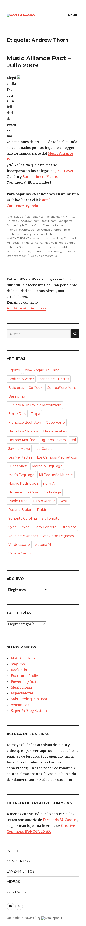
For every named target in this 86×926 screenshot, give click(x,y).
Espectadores (22, 693)
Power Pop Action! (26, 681)
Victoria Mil (44, 545)
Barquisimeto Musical (41, 177)
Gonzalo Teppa (51, 229)
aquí (46, 200)
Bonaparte (65, 221)
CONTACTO (16, 892)
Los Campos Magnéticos (57, 457)
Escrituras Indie (24, 676)
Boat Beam (49, 221)
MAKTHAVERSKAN (19, 238)
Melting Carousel (64, 238)
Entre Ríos (17, 414)
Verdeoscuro (19, 545)
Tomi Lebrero (45, 527)
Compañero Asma (62, 388)
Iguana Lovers (54, 440)
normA (48, 484)
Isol (73, 440)
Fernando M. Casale (59, 820)
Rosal (64, 501)
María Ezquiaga (21, 475)
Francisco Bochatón (24, 422)
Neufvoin (51, 242)
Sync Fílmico (18, 527)
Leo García (43, 449)
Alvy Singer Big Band (42, 370)
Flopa (35, 414)
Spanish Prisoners (46, 247)
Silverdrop (26, 247)
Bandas (32, 216)
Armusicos (20, 705)
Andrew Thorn (30, 221)
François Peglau (53, 225)
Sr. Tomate (50, 518)
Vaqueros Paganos (58, 536)
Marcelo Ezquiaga (47, 466)
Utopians (68, 527)
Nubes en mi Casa (23, 492)
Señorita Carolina (22, 518)
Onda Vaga (52, 492)
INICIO (12, 851)
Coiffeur (35, 388)
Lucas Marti (17, 466)
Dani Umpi (17, 396)
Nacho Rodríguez (23, 484)
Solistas (12, 221)
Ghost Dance (31, 229)
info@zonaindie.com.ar (26, 308)
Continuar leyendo (22, 206)
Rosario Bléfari (20, 510)
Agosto (14, 370)
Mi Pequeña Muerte (20, 242)
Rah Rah (12, 247)
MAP (64, 216)
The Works (69, 251)
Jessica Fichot (45, 234)
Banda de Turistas (54, 379)
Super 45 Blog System (29, 710)
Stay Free (18, 664)
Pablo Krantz (44, 501)
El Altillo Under (24, 658)
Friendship (14, 229)
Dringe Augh (15, 225)
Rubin (42, 510)
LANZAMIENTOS (21, 871)
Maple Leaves (42, 238)
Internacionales (48, 216)
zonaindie (13, 918)
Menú (72, 15)
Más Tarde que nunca (29, 699)
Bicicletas (16, 388)
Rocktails (19, 670)
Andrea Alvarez (21, 379)
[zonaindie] (21, 15)
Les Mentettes (20, 457)
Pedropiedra (66, 242)
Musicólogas (22, 687)
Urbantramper (16, 255)
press (53, 918)
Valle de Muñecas (23, 536)
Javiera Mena (19, 449)
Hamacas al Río (55, 431)
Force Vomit (33, 225)
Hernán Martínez (22, 440)
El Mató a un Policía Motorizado (34, 405)
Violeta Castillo (20, 553)
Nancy (39, 242)
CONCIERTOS (18, 861)
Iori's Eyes (28, 234)
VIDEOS (13, 882)
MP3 (71, 216)
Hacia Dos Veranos (23, 431)
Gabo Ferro (55, 422)
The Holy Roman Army (46, 251)
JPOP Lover (64, 171)
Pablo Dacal (18, 501)
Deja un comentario (43, 255)
